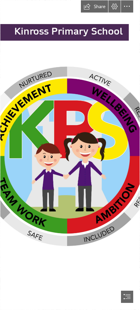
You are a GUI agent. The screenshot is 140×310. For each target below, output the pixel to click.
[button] (94, 6)
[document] (70, 155)
